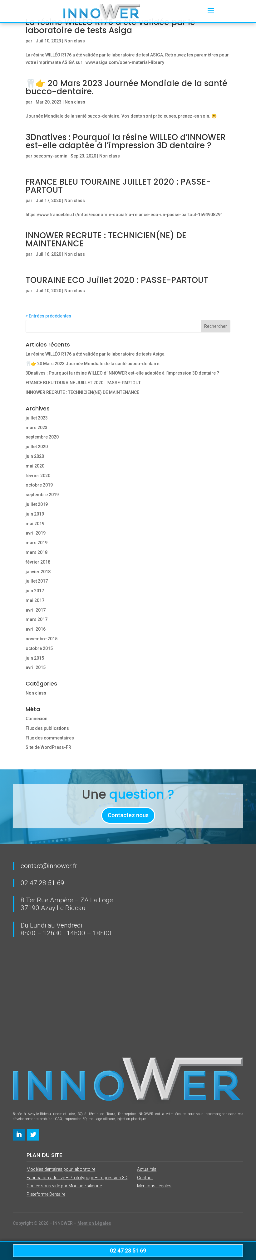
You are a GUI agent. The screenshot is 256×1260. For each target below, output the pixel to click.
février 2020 (38, 475)
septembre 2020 (42, 436)
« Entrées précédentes (48, 315)
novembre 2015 (41, 638)
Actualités (146, 1169)
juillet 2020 (37, 446)
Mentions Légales (154, 1185)
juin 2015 (35, 658)
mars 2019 (36, 542)
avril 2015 (36, 667)
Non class (74, 40)
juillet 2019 (37, 504)
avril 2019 (36, 533)
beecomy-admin (50, 155)
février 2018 (38, 562)
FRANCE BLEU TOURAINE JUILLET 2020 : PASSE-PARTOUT (118, 186)
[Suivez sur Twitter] (33, 1135)
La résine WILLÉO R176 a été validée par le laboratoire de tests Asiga (95, 353)
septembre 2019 (42, 494)
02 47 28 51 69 (42, 883)
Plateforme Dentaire (46, 1194)
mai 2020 (35, 465)
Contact (145, 1177)
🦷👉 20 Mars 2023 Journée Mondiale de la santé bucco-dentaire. (126, 87)
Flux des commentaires (50, 737)
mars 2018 (36, 552)
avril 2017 (36, 610)
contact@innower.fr (49, 866)
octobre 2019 (39, 484)
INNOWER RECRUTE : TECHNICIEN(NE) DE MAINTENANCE (106, 239)
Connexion (36, 718)
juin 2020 (35, 456)
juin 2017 (35, 590)
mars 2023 (36, 427)
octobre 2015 (39, 648)
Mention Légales (94, 1223)
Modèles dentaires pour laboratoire (61, 1169)
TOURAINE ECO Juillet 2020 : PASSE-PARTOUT (117, 280)
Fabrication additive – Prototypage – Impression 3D (77, 1177)
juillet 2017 (37, 581)
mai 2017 (35, 600)
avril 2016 (36, 629)
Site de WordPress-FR (48, 747)
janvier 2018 (38, 571)
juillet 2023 (37, 417)
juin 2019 (35, 513)
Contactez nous (128, 815)
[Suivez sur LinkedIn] (19, 1135)
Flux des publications (47, 728)
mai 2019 (35, 523)
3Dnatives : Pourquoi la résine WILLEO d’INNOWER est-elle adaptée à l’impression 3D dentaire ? (126, 141)
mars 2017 (36, 619)
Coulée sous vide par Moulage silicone (64, 1185)
